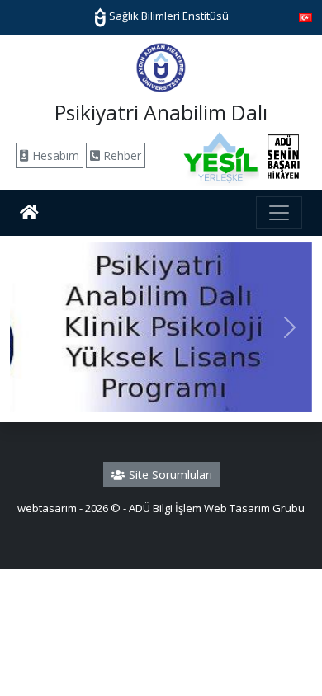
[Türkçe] (305, 16)
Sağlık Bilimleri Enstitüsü (168, 15)
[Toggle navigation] (279, 212)
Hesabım (54, 155)
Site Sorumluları (168, 474)
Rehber (120, 155)
